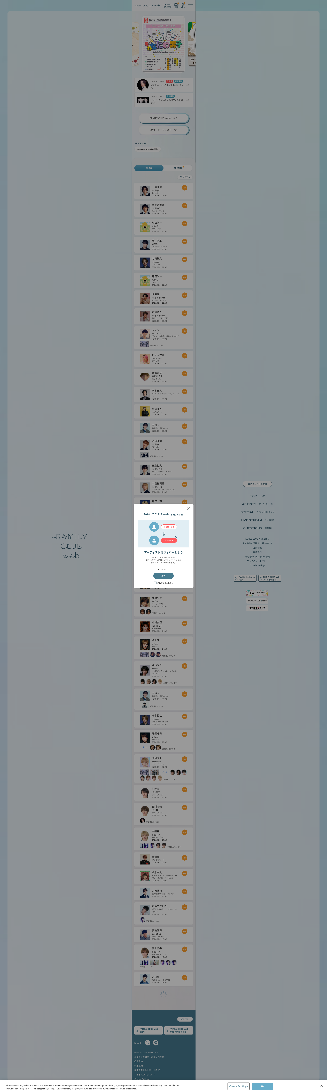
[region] (163, 1086)
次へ (163, 575)
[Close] (321, 1085)
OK (262, 1086)
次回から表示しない (165, 583)
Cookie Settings (238, 1086)
